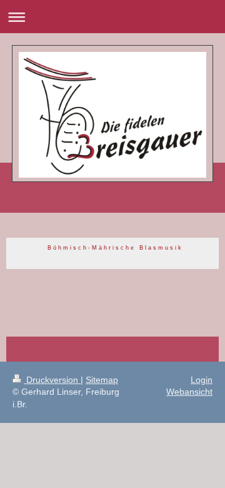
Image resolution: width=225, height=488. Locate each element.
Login (201, 380)
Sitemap (102, 380)
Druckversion (52, 380)
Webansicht (189, 392)
